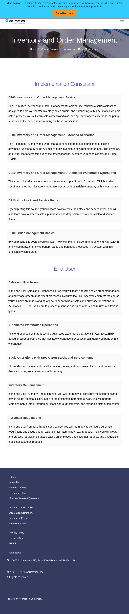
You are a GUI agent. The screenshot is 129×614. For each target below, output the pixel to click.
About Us (14, 482)
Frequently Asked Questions (24, 498)
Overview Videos (18, 523)
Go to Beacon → (65, 13)
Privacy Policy (16, 532)
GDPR (12, 543)
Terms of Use (16, 538)
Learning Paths (17, 493)
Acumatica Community (21, 512)
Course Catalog (49, 49)
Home (33, 49)
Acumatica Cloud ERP (21, 507)
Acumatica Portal (18, 518)
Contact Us (15, 552)
